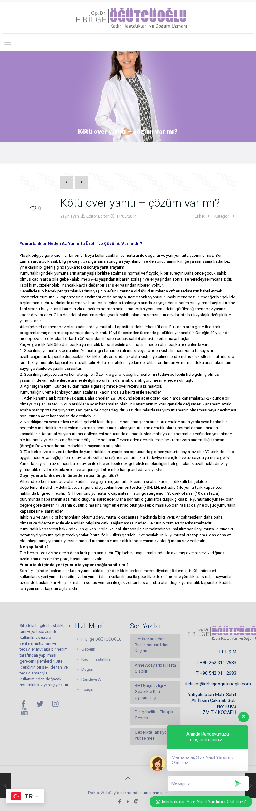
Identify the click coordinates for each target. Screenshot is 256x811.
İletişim (88, 689)
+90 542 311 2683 (218, 673)
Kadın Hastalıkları (97, 659)
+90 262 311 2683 (218, 662)
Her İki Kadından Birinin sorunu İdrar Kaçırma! (152, 645)
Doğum (88, 669)
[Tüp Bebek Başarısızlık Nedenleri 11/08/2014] (5, 785)
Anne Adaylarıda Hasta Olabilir (155, 668)
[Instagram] (136, 801)
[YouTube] (128, 801)
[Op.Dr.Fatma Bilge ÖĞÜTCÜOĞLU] (128, 17)
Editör (91, 216)
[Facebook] (119, 801)
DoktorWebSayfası (105, 792)
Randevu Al (91, 679)
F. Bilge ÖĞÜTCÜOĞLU (101, 639)
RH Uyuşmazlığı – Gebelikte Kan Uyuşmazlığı (151, 691)
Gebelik (88, 649)
